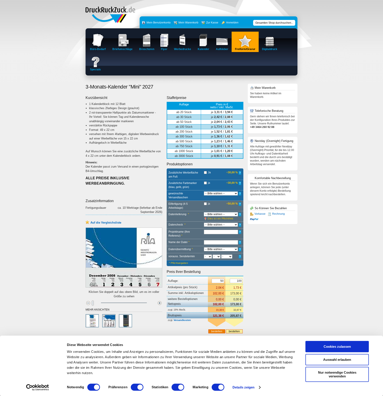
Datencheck (177, 224)
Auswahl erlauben (337, 359)
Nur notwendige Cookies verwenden (337, 374)
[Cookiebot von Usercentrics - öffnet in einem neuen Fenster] (37, 387)
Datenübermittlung (180, 249)
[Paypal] (254, 219)
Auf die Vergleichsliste (105, 222)
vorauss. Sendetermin (181, 256)
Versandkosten (182, 320)
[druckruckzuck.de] (110, 22)
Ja (209, 172)
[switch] (137, 387)
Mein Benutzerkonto (159, 22)
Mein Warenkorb (188, 22)
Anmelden (232, 22)
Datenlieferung (178, 214)
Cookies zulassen (337, 346)
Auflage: (173, 280)
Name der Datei (179, 242)
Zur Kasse (212, 22)
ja (209, 182)
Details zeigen (243, 387)
